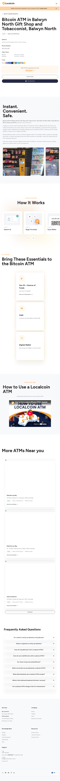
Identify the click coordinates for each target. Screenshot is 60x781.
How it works (30, 76)
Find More (30, 612)
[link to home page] (8, 3)
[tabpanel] (31, 225)
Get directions (31, 81)
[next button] (33, 238)
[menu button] (56, 3)
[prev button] (28, 238)
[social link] (3, 773)
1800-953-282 (5, 48)
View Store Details (11, 504)
